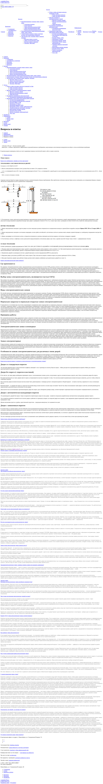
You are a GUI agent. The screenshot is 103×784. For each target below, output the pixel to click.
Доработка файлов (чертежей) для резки (20, 108)
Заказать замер (4, 470)
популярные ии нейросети (27, 752)
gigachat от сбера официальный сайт (19, 750)
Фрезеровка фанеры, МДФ (59, 40)
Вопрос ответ (79, 32)
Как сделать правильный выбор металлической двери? (15, 653)
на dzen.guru (13, 755)
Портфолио (71, 31)
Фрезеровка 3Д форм (57, 39)
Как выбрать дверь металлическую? (10, 632)
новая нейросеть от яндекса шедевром (19, 747)
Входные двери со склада (30, 39)
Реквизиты (11, 34)
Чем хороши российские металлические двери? (13, 471)
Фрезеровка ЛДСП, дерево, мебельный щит (59, 42)
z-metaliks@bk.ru (5, 1)
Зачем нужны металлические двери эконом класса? (14, 545)
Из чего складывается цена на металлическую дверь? (14, 522)
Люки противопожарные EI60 (32, 28)
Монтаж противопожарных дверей (19, 93)
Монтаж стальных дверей (58, 20)
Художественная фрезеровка (59, 33)
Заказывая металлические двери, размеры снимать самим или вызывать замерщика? (22, 565)
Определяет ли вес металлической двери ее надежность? (15, 509)
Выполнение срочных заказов (60, 47)
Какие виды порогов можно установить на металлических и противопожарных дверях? (23, 361)
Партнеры (10, 33)
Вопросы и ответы (8, 135)
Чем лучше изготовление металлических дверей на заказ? (15, 596)
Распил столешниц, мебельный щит (57, 50)
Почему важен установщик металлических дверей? (14, 450)
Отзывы (100, 31)
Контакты (85, 31)
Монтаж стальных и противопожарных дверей (56, 18)
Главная (3, 31)
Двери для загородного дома (31, 40)
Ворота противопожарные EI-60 (32, 29)
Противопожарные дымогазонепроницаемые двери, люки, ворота (24, 75)
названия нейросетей (14, 760)
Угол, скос (55, 52)
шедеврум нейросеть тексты (22, 757)
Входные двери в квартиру (31, 42)
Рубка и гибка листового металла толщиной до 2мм (57, 13)
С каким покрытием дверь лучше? (9, 674)
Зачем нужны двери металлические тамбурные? (13, 419)
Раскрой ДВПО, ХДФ (58, 37)
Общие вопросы (8, 155)
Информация (78, 27)
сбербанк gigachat (14, 745)
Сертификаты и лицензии (12, 31)
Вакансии (10, 35)
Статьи (79, 30)
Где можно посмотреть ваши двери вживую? (12, 734)
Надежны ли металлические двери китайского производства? (16, 582)
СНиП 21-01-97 (16, 449)
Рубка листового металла (58, 15)
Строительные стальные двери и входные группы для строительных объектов (32, 34)
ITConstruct (13, 782)
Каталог (20, 19)
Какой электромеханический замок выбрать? (12, 260)
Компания (7, 26)
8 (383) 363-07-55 (5, 2)
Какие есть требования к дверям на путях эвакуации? (14, 161)
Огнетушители (28, 25)
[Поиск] (27, 5)
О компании (11, 29)
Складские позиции (29, 24)
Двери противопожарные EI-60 (32, 27)
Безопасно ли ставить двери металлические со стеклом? (15, 439)
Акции (79, 34)
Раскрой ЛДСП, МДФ (58, 48)
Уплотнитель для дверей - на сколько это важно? (13, 709)
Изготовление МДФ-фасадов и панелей (20, 101)
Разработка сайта (5, 782)
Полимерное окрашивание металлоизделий (56, 26)
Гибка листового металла (58, 16)
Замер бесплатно (56, 24)
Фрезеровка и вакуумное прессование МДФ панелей (56, 31)
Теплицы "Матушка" (29, 43)
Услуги (48, 9)
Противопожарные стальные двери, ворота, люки (19, 67)
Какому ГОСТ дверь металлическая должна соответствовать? (16, 615)
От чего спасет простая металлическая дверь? (12, 490)
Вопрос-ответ (94, 31)
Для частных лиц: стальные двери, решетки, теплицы (20, 78)
